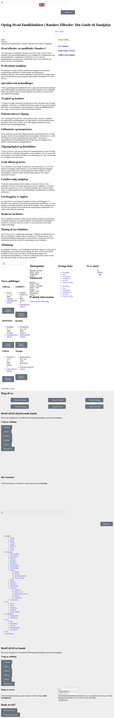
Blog (11, 622)
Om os (7, 620)
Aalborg (12, 538)
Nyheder (4, 42)
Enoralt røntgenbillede (20, 576)
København (13, 546)
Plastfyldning (13, 564)
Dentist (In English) (68, 282)
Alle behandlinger (14, 554)
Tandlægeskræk (67, 278)
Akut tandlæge (66, 276)
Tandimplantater (14, 586)
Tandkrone (13, 582)
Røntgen (12, 570)
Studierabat (13, 610)
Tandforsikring (9, 634)
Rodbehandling (14, 568)
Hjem (3, 40)
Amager (12, 544)
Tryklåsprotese (18, 598)
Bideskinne (13, 558)
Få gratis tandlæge (15, 612)
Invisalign (12, 560)
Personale (65, 280)
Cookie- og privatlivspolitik (39, 301)
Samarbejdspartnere (15, 628)
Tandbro (12, 580)
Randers (12, 550)
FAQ (7, 632)
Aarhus (12, 540)
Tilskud (12, 606)
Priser (64, 274)
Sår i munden (63, 46)
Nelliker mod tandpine (66, 55)
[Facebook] (4, 274)
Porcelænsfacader (14, 566)
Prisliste (12, 604)
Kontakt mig (63, 700)
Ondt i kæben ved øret (66, 51)
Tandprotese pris (18, 592)
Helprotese (17, 596)
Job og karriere (14, 630)
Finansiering (13, 608)
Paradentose (13, 562)
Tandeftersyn (13, 584)
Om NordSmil (14, 624)
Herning (12, 542)
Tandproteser (13, 588)
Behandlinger (66, 272)
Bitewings (17, 574)
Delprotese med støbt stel (21, 594)
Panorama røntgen (19, 578)
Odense (12, 548)
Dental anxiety (14, 618)
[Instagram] (10, 274)
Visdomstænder (14, 600)
